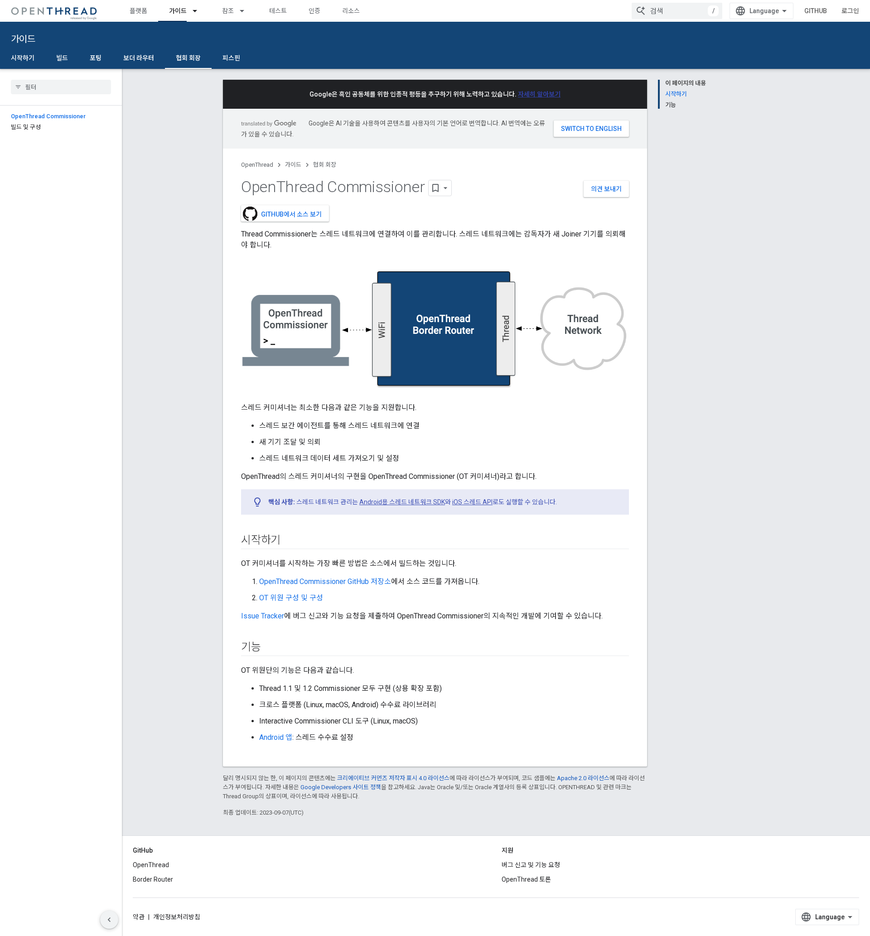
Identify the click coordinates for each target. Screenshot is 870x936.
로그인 (850, 10)
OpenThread (257, 164)
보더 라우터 (138, 58)
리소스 (351, 10)
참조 (228, 10)
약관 (139, 917)
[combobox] (677, 11)
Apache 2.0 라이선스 (583, 778)
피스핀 (231, 58)
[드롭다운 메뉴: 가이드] (199, 11)
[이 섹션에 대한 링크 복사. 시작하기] (289, 540)
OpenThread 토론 (526, 879)
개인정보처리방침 (176, 917)
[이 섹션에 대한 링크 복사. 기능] (270, 647)
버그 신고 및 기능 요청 (531, 864)
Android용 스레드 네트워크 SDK (402, 502)
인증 (314, 10)
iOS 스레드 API (472, 502)
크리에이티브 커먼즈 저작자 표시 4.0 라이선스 (393, 778)
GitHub (815, 10)
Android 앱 (275, 737)
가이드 (178, 10)
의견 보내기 (606, 189)
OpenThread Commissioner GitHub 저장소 (325, 581)
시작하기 (22, 58)
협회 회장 (188, 58)
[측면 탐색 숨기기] (109, 920)
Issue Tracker (262, 616)
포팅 (96, 58)
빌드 (62, 58)
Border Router (153, 879)
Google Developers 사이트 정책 (340, 787)
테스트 (278, 10)
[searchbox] (61, 87)
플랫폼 (138, 10)
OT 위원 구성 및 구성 (291, 597)
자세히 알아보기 (539, 94)
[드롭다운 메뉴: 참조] (246, 11)
